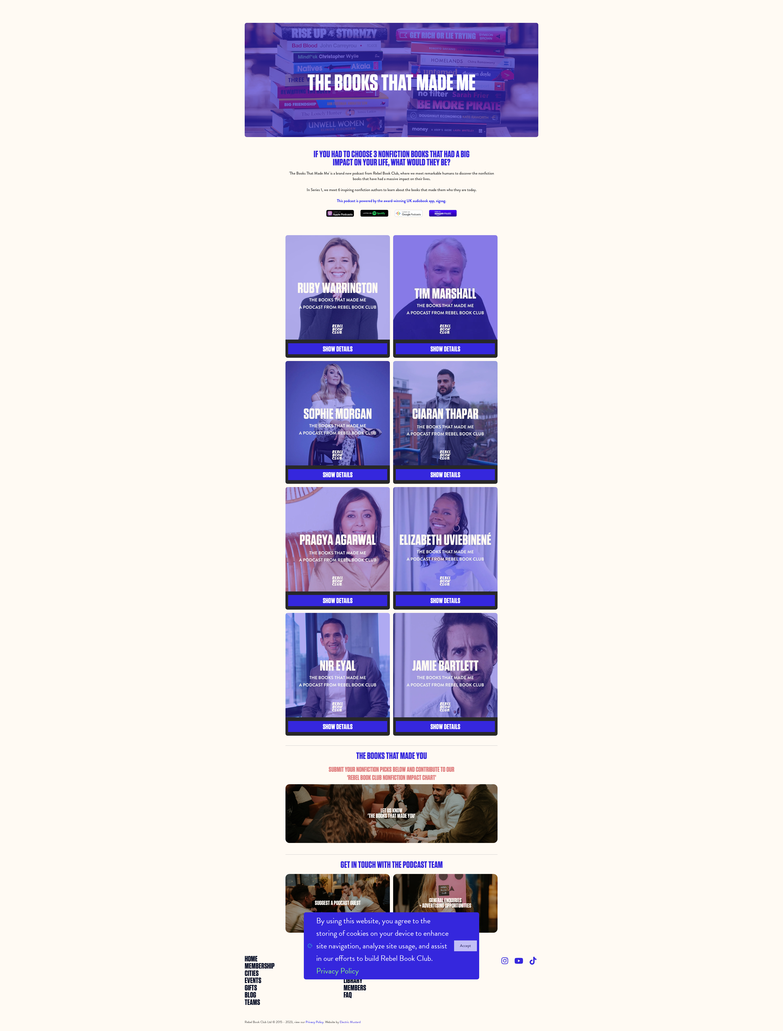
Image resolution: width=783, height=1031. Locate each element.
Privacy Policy (337, 971)
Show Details (338, 349)
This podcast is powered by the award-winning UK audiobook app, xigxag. (391, 201)
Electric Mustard (350, 1022)
